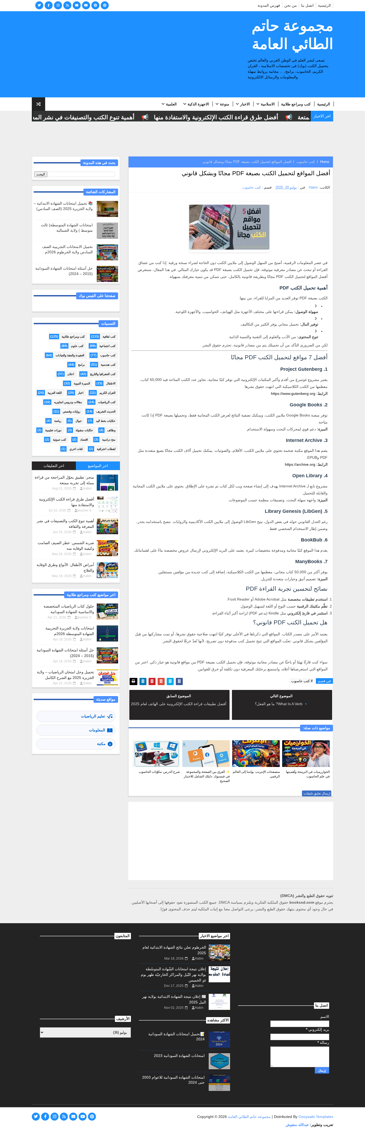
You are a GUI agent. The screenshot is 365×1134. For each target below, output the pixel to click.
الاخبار (245, 104)
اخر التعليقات (54, 466)
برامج (81, 364)
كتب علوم (77, 346)
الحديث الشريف (105, 411)
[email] (77, 5)
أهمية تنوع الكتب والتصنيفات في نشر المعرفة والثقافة (79, 117)
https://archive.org (300, 464)
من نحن (290, 5)
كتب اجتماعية (107, 346)
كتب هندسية (108, 364)
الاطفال (110, 383)
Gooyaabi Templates (315, 1116)
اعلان (70, 374)
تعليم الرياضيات (93, 716)
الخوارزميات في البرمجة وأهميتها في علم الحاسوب (308, 774)
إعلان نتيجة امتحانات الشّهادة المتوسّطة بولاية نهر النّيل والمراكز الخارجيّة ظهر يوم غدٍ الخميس (173, 974)
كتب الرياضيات (106, 402)
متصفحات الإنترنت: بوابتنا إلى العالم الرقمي (256, 774)
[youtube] (86, 5)
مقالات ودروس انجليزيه (68, 402)
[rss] (67, 5)
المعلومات (97, 730)
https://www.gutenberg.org (293, 393)
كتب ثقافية (109, 336)
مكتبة (101, 744)
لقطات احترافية (106, 448)
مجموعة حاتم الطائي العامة (292, 34)
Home (324, 162)
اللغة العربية (55, 392)
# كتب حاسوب (302, 681)
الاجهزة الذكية (198, 104)
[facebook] (49, 5)
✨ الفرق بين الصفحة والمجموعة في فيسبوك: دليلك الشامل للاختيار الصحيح (207, 776)
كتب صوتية (59, 439)
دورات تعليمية (53, 430)
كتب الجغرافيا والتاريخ (102, 374)
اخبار (80, 392)
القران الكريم (107, 392)
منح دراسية (108, 439)
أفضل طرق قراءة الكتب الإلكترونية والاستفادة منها (228, 117)
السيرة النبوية (82, 383)
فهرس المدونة (269, 5)
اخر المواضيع (98, 466)
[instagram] (58, 5)
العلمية (171, 104)
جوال (78, 420)
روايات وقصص (71, 411)
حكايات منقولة (84, 430)
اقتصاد (84, 439)
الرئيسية (324, 5)
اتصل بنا (307, 5)
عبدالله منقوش (297, 1124)
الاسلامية (268, 104)
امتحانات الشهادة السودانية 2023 (179, 1055)
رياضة (57, 420)
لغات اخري (76, 448)
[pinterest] (95, 5)
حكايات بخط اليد (105, 420)
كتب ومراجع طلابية (296, 104)
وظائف (111, 430)
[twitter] (39, 5)
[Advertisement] (129, 54)
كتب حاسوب (305, 162)
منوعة (224, 104)
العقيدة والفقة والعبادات (70, 355)
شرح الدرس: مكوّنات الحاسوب (159, 772)
